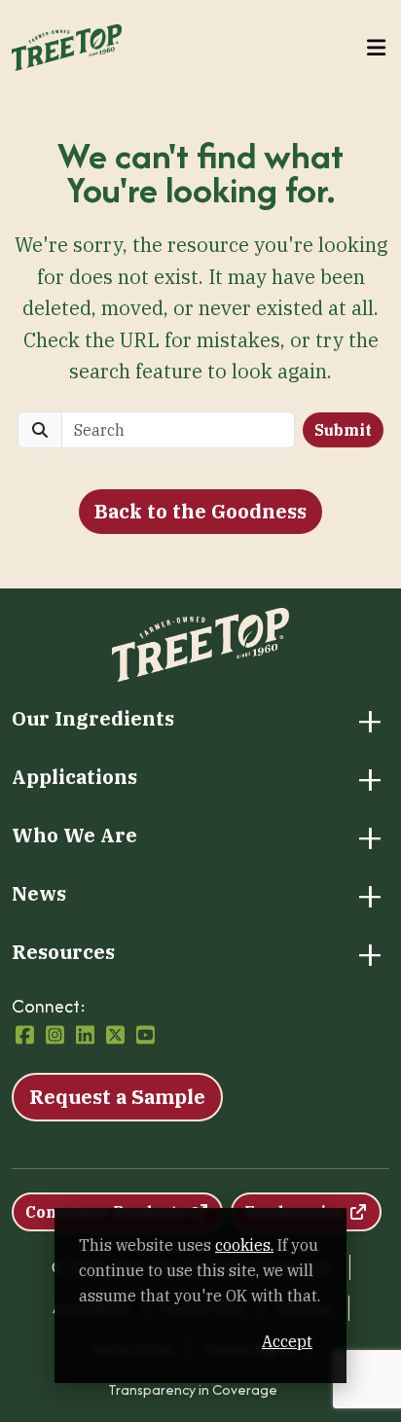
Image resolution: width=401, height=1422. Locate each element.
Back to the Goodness (200, 511)
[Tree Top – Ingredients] (67, 45)
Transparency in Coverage (192, 1389)
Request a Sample (117, 1097)
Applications (74, 777)
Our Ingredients (93, 719)
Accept (287, 1341)
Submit (343, 430)
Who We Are (74, 835)
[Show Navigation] (376, 48)
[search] (178, 429)
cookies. (244, 1245)
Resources (63, 952)
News (39, 894)
